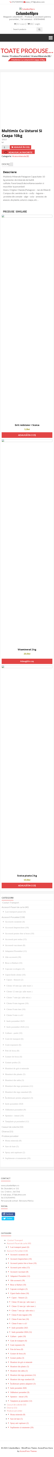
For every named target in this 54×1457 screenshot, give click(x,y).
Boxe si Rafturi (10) (13, 963)
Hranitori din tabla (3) (14, 1080)
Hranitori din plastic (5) (15, 1074)
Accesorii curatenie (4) (15, 922)
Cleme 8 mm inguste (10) (18, 1003)
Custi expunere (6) (13, 1045)
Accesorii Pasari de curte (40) (15, 907)
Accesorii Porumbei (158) (13, 917)
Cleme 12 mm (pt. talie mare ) (19, 991)
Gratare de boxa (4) (13, 1057)
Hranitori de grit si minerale (17, 1068)
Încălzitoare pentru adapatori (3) (19, 1098)
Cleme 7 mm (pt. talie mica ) (19, 997)
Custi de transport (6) (14, 1039)
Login (37, 24)
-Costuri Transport (10, 902)
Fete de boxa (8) (12, 1051)
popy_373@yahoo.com (35, 2)
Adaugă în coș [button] (27, 435)
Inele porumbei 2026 (14, 1104)
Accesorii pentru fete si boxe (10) (19, 933)
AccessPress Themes (28, 1451)
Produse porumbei (19, 56)
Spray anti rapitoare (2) (15, 1152)
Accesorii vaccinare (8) (15, 945)
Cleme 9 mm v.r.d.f (15, 1015)
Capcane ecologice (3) (15, 969)
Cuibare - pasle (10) (13, 1033)
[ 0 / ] (21, 24)
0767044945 (17, 2)
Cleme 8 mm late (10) (16, 1009)
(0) (31, 24)
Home (5, 56)
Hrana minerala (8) (40, 56)
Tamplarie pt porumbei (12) (17, 1121)
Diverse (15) (7, 1131)
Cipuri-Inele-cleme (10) (15, 975)
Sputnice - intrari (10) (14, 1116)
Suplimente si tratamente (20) (17, 1158)
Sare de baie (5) (12, 1146)
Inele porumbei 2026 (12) (18, 1027)
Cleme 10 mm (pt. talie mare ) (19, 986)
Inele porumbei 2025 (16, 1021)
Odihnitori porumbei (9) (15, 1110)
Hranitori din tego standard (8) (18, 1092)
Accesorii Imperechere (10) (17, 927)
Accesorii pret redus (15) (16, 939)
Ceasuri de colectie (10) (12, 1127)
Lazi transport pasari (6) (15, 912)
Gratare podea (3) (12, 1062)
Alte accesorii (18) (13, 957)
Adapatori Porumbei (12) (16, 951)
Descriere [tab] (7, 164)
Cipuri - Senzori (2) (15, 980)
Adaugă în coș (21, 147)
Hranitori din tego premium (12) (19, 1086)
